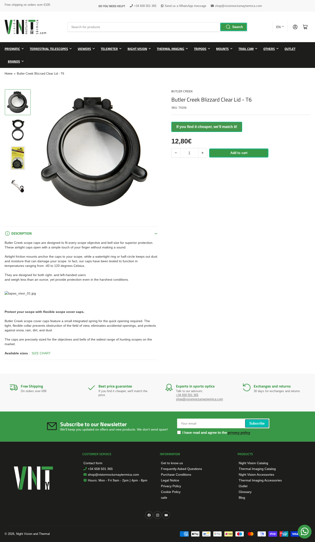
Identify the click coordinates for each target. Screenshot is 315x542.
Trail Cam (246, 48)
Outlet (290, 48)
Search (237, 27)
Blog (242, 497)
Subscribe (256, 423)
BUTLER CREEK (182, 91)
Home (8, 73)
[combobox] (157, 27)
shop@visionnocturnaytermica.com (238, 6)
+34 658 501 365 (145, 6)
